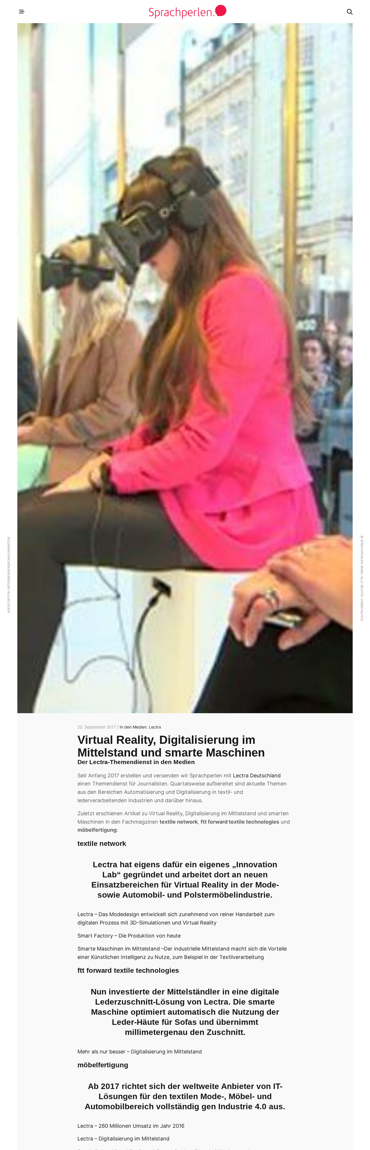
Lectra (155, 726)
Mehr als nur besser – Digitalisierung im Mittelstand (139, 1052)
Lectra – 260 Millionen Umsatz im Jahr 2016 (130, 1126)
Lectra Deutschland (257, 775)
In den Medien (133, 726)
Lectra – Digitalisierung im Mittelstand (123, 1139)
